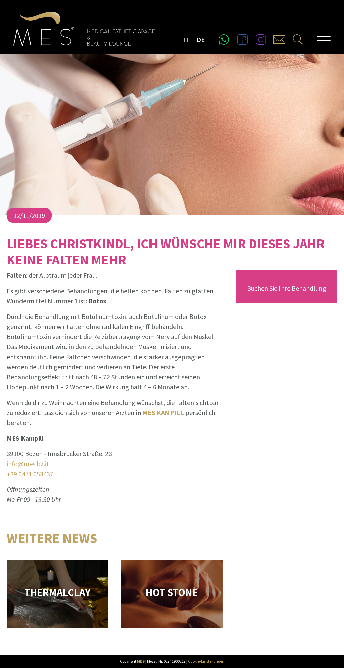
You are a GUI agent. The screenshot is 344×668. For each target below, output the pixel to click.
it (186, 39)
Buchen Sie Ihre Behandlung (286, 288)
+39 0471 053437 (30, 474)
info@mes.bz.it (28, 463)
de (201, 39)
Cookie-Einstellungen (206, 661)
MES (141, 661)
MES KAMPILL (163, 412)
